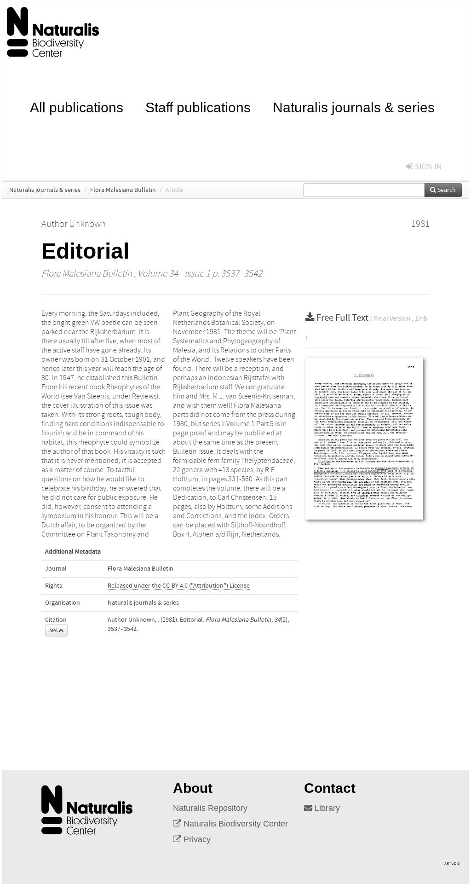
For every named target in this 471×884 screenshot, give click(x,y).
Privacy (196, 839)
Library (326, 808)
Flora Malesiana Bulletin (123, 190)
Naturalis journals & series (354, 106)
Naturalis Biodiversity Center (234, 823)
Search (446, 190)
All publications (76, 106)
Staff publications (198, 106)
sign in (427, 167)
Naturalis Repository (210, 808)
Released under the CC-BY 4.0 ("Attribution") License (179, 585)
